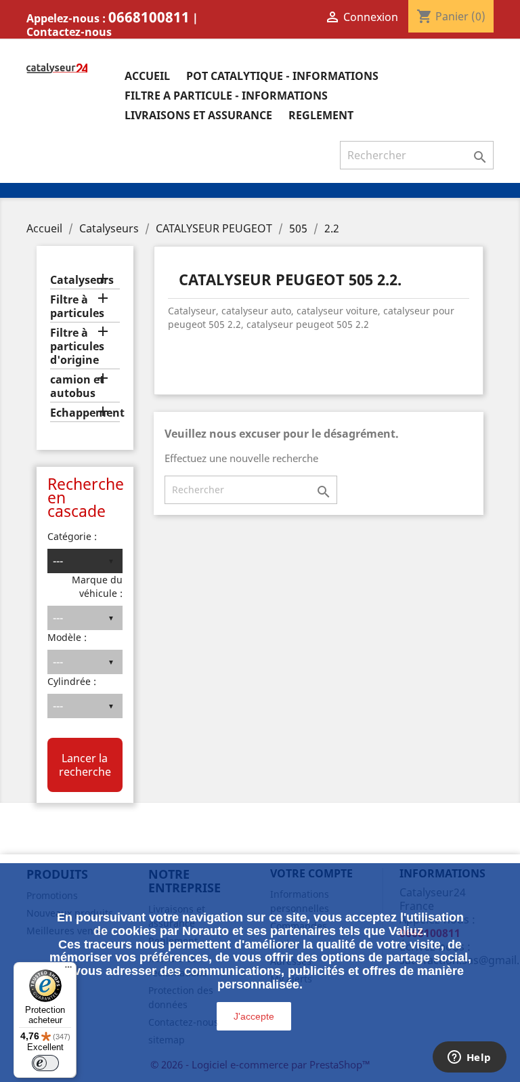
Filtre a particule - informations (226, 95)
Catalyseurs (82, 280)
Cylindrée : (71, 681)
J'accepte (254, 1016)
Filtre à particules (77, 306)
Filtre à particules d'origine (77, 346)
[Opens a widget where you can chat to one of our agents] (469, 1058)
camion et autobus (77, 386)
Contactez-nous (69, 31)
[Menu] (68, 970)
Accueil (147, 75)
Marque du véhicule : (97, 586)
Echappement (85, 413)
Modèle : (67, 637)
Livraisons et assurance (198, 115)
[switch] (45, 1063)
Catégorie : (72, 536)
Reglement (320, 115)
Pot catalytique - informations (282, 75)
